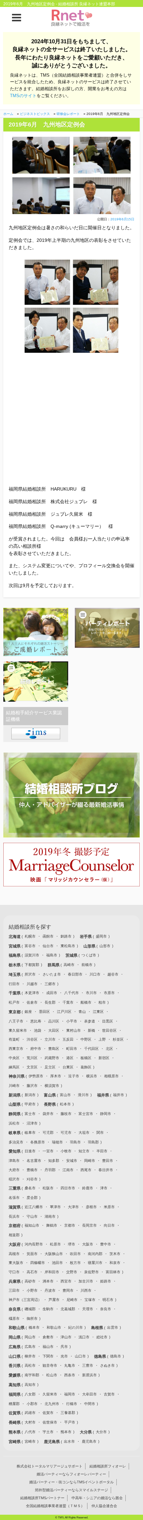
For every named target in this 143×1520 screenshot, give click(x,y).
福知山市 (32, 1225)
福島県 (15, 955)
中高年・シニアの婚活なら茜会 (97, 1498)
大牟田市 (89, 1394)
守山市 (32, 1216)
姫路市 (105, 1281)
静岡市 (105, 1114)
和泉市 (114, 1263)
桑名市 (30, 1188)
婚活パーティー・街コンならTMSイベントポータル (71, 1482)
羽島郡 (93, 1142)
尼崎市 (72, 1300)
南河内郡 (95, 1254)
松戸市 (14, 1002)
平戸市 (69, 1422)
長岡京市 (89, 1225)
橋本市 (34, 1327)
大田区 (53, 1030)
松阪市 (48, 1188)
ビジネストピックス (35, 114)
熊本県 (15, 1432)
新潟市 (30, 1095)
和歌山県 (17, 1327)
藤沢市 (32, 1086)
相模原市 (111, 1076)
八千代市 (71, 993)
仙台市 (48, 946)
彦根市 (91, 1207)
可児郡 (48, 1132)
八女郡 (30, 1394)
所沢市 (30, 974)
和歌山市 (54, 1327)
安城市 (71, 1161)
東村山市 (73, 1030)
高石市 (32, 1272)
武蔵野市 (52, 1058)
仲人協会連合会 (104, 1506)
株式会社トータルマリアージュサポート (49, 1466)
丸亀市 (69, 1365)
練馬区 (14, 1067)
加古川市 (85, 1281)
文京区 (32, 1067)
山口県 (15, 1356)
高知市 (30, 1385)
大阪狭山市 (54, 1254)
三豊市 (87, 1365)
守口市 (14, 1272)
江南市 (68, 1170)
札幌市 (30, 936)
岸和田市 (52, 1272)
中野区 (85, 1039)
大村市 (30, 1422)
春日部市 (75, 974)
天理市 (87, 1309)
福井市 (118, 1095)
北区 (109, 1049)
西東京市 (16, 1049)
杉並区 (118, 1039)
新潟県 (15, 1095)
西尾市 (85, 1170)
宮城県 (15, 946)
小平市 (71, 1021)
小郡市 (32, 1404)
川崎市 (14, 1086)
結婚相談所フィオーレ (107, 1466)
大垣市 (83, 1132)
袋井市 (48, 1114)
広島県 (15, 1347)
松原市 (55, 1244)
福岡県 (15, 1394)
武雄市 (30, 1413)
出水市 (69, 1441)
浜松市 (14, 1123)
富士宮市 (85, 1114)
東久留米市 (18, 1030)
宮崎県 (15, 1441)
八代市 (30, 1432)
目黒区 (107, 1021)
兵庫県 (15, 1281)
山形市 (104, 946)
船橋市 (85, 1002)
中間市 (89, 1404)
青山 (82, 1012)
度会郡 (32, 1198)
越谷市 (112, 974)
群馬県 (54, 965)
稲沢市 (14, 1179)
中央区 (14, 1058)
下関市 (48, 1356)
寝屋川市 (95, 1263)
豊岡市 (68, 1290)
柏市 (102, 1002)
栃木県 (15, 965)
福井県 (103, 1095)
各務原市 (37, 1142)
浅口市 (83, 1337)
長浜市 (14, 1216)
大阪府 (15, 1244)
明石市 (107, 1300)
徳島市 (115, 1356)
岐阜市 (30, 1132)
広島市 (30, 1347)
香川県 (15, 1365)
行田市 (14, 984)
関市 (100, 1132)
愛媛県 (15, 1375)
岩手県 (86, 936)
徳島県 (100, 1356)
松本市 (65, 1104)
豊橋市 (32, 1170)
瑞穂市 (57, 1142)
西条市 (69, 1375)
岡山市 (30, 1337)
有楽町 (14, 1039)
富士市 (30, 1114)
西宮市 (66, 1281)
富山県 (50, 1095)
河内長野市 (34, 1244)
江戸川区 (64, 1012)
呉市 (64, 1347)
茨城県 (72, 955)
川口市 (94, 974)
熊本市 (66, 1432)
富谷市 (30, 946)
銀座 (28, 1012)
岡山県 (15, 1337)
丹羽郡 (50, 1170)
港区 (69, 1058)
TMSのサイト (23, 95)
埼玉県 (15, 974)
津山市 (66, 1337)
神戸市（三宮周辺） (25, 1300)
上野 (102, 1039)
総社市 (101, 1337)
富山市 (65, 1095)
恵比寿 (35, 1021)
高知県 (15, 1385)
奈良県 (15, 1309)
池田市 (57, 1263)
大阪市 (87, 1244)
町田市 (71, 1049)
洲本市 (48, 1281)
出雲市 (112, 1327)
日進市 (30, 1151)
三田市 (14, 1290)
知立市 (83, 1151)
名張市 (14, 1198)
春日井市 (105, 1170)
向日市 (109, 1225)
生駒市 (48, 1309)
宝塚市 (89, 1300)
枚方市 (75, 1263)
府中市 (35, 1049)
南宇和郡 (32, 1375)
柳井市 (30, 1356)
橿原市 (14, 1318)
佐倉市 (32, 1002)
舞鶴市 (51, 1225)
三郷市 (50, 984)
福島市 (51, 955)
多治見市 (16, 1142)
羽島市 (75, 1142)
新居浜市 (89, 1375)
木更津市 (32, 993)
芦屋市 (54, 1300)
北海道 (15, 936)
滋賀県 (15, 1207)
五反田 (68, 1039)
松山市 (51, 1375)
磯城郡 (30, 1309)
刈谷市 (32, 1179)
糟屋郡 (14, 1404)
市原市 (109, 993)
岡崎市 (89, 1161)
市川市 (91, 993)
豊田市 (107, 1161)
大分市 (101, 1432)
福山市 (48, 1347)
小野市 (32, 1290)
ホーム (8, 114)
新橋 (91, 1030)
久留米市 (50, 1394)
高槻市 (14, 1254)
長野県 (50, 1104)
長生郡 (50, 1002)
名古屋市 (34, 1161)
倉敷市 (48, 1337)
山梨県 (15, 1104)
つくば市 (88, 955)
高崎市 (69, 965)
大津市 (73, 1207)
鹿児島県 (52, 1441)
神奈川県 (17, 1076)
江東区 (98, 1012)
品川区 (53, 1021)
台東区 (68, 1067)
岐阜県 (15, 1133)
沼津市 (32, 1123)
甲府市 (30, 1104)
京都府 (15, 1225)
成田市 (51, 993)
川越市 (32, 984)
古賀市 (109, 1394)
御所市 (32, 1318)
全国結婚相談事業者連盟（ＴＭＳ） (55, 1506)
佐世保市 (50, 1422)
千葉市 (68, 1002)
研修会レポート (68, 114)
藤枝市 (66, 1114)
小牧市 (66, 1151)
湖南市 (50, 1216)
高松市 (30, 1365)
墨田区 (44, 1012)
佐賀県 (15, 1413)
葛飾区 (85, 1067)
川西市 (85, 1290)
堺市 (71, 1244)
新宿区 (103, 1058)
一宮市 (48, 1151)
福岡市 (69, 1394)
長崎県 (15, 1422)
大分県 (86, 1432)
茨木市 (114, 1254)
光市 (64, 1356)
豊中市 (105, 1244)
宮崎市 (30, 1441)
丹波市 (50, 1290)
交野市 (71, 1272)
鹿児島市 (89, 1441)
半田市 (101, 1151)
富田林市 (113, 1272)
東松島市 (68, 946)
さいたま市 (52, 974)
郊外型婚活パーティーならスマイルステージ (71, 1490)
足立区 (50, 1067)
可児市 (66, 1132)
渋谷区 (32, 1039)
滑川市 (83, 1095)
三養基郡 (68, 1413)
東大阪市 (16, 1263)
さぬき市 (107, 1365)
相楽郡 (14, 1235)
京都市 (69, 1225)
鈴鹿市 (87, 1188)
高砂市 (30, 1281)
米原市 (109, 1207)
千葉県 (15, 993)
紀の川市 (75, 1327)
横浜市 (91, 1076)
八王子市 (16, 1021)
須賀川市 (32, 955)
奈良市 (105, 1309)
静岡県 (15, 1114)
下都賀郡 (32, 965)
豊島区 (53, 1049)
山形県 (89, 946)
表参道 (89, 1021)
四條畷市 (37, 1263)
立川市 (50, 1039)
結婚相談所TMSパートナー (42, 1498)
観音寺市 (50, 1365)
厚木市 (55, 1076)
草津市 (55, 1207)
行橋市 (71, 1404)
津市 (103, 1188)
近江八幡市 (34, 1207)
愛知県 (15, 1151)
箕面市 (32, 1254)
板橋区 (85, 1058)
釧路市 (66, 936)
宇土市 (48, 1432)
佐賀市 (48, 1413)
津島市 (14, 1161)
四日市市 (68, 1188)
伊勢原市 (36, 1076)
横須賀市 (52, 1086)
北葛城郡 (68, 1309)
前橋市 (86, 965)
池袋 (37, 1030)
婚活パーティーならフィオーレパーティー (71, 1474)
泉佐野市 (91, 1272)
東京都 (15, 1012)
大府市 (14, 1170)
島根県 (97, 1327)
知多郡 (53, 1161)
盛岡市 (101, 936)
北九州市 (52, 1404)
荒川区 (32, 1058)
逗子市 (73, 1076)
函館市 (48, 936)
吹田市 (75, 1254)
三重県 (15, 1188)
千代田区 (91, 1049)
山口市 (80, 1356)
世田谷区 (109, 1030)
